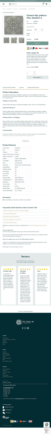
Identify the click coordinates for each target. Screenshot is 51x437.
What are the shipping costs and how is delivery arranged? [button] (16, 210)
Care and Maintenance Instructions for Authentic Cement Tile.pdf (17, 200)
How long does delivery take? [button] (9, 213)
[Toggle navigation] (4, 4)
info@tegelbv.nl (8, 410)
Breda (9, 382)
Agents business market (8, 376)
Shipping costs (6, 353)
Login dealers (5, 375)
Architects (5, 370)
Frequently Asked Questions (33, 87)
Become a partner (6, 372)
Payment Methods (6, 355)
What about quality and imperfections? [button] (11, 216)
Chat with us (8, 412)
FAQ (4, 359)
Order (36, 43)
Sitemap (4, 341)
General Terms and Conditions (9, 339)
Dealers (4, 373)
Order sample (36, 77)
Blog (4, 344)
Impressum (5, 342)
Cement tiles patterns (23, 9)
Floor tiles (15, 9)
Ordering (5, 352)
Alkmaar (5, 382)
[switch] (46, 432)
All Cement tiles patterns (9, 12)
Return (4, 356)
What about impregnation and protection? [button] (12, 219)
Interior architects (6, 369)
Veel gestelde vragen (7, 361)
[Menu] (49, 423)
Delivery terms (6, 338)
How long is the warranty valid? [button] (10, 222)
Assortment (9, 9)
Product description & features (9, 87)
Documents (21, 87)
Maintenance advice (7, 358)
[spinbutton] (38, 30)
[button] (42, 29)
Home (4, 9)
